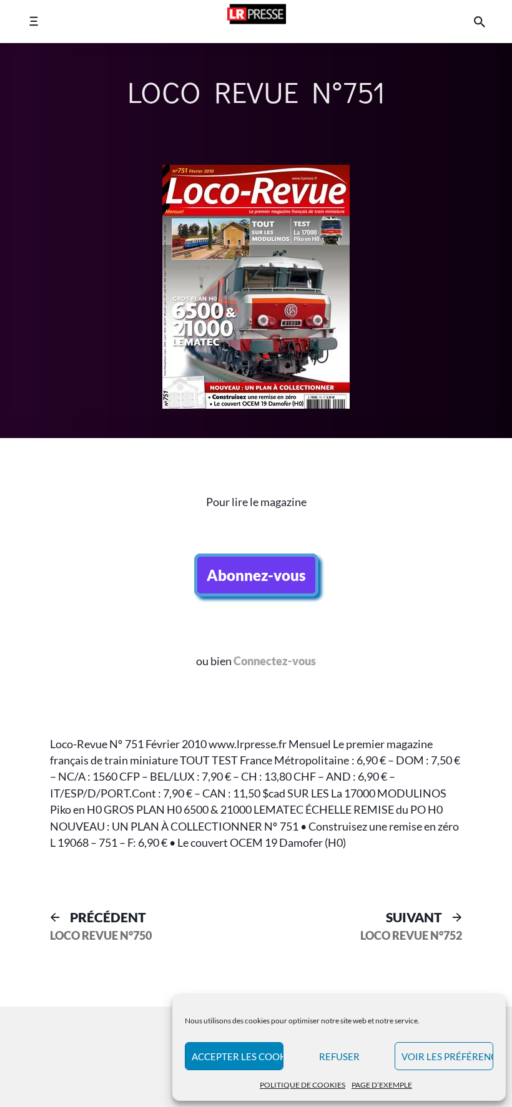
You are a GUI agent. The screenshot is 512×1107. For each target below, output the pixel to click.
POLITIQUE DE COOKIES (302, 1085)
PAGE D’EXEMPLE (382, 1085)
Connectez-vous (275, 661)
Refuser (339, 1056)
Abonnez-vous (256, 575)
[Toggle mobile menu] (33, 21)
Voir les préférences (447, 1056)
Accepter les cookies (237, 1056)
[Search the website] (479, 21)
